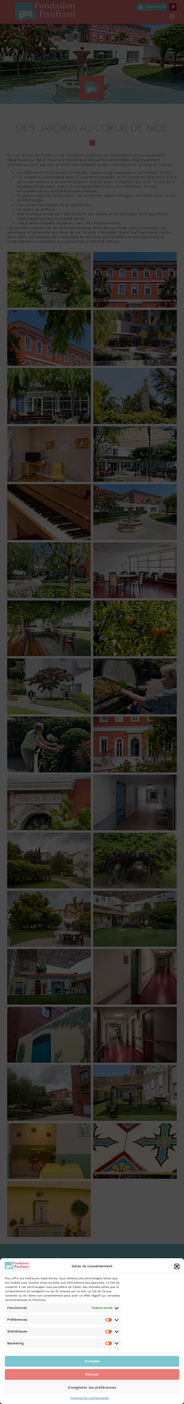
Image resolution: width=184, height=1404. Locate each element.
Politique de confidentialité (90, 1398)
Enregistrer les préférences (92, 1387)
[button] (176, 1266)
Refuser (92, 1374)
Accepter (92, 1361)
